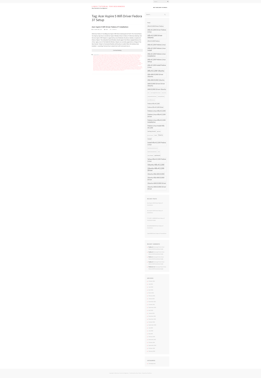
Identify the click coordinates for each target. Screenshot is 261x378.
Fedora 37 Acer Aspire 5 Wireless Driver (109, 63)
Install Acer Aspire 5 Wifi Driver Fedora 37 (107, 67)
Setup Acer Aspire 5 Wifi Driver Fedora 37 (128, 68)
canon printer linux (161, 96)
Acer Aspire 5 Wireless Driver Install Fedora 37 (106, 62)
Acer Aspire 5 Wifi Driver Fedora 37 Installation (110, 27)
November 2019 (152, 339)
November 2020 (152, 319)
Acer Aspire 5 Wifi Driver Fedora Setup (125, 56)
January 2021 (152, 313)
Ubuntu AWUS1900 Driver (157, 183)
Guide (155, 135)
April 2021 (151, 310)
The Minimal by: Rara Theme (135, 373)
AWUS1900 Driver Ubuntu (157, 89)
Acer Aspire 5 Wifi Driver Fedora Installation (108, 56)
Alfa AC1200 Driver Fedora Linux (157, 31)
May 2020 (151, 333)
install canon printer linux (152, 151)
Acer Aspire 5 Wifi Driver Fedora (105, 54)
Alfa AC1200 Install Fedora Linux (157, 66)
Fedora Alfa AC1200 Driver (155, 107)
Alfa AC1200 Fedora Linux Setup (157, 60)
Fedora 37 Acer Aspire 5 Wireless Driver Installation (127, 63)
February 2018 (152, 351)
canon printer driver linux (152, 96)
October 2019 (152, 342)
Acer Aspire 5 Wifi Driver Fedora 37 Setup (124, 55)
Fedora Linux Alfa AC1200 (157, 111)
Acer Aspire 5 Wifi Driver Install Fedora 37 (110, 58)
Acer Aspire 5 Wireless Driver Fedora (126, 58)
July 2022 (151, 284)
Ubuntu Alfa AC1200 (156, 164)
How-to (160, 135)
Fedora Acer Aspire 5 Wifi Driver (131, 64)
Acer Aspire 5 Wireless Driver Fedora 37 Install (113, 59)
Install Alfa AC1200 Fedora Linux (157, 143)
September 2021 (152, 307)
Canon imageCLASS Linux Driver (155, 92)
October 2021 (152, 304)
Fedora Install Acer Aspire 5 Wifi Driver (106, 66)
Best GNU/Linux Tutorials (160, 7)
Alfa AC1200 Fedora (154, 41)
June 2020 (151, 330)
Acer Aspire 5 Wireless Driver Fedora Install (126, 60)
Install (150, 139)
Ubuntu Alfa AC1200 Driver (156, 169)
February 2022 (152, 295)
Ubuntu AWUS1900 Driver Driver (157, 188)
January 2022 (152, 298)
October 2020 (152, 322)
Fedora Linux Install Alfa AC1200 (156, 127)
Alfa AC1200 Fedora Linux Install (157, 49)
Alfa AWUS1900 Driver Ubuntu (155, 75)
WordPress (149, 373)
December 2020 (152, 316)
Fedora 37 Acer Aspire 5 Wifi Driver (122, 62)
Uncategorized (152, 363)
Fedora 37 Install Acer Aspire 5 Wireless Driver (115, 64)
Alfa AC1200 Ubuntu (156, 71)
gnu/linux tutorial (150, 135)
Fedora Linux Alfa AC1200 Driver (157, 115)
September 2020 (152, 325)
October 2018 (152, 348)
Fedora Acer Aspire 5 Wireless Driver (115, 65)
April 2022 (151, 290)
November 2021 (152, 301)
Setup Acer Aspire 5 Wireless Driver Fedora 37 (115, 70)
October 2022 (152, 281)
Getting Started (152, 131)
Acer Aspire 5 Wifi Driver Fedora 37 (119, 54)
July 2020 (151, 328)
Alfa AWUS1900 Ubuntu (156, 80)
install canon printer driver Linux (153, 148)
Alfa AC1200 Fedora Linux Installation (157, 55)
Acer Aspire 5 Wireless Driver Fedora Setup (116, 61)
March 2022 (151, 292)
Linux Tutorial (150, 155)
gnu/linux (159, 131)
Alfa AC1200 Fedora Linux (157, 45)
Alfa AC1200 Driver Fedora (155, 26)
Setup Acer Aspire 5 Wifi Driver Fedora (111, 68)
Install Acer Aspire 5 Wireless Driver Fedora (125, 67)
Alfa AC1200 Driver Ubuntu (155, 36)
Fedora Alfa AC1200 (154, 104)
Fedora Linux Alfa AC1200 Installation (157, 121)
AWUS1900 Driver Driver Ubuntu (156, 85)
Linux (159, 151)
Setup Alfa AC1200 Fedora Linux (157, 160)
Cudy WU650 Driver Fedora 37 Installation (156, 233)
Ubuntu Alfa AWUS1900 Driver (156, 178)
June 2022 (151, 287)
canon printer (164, 92)
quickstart (157, 155)
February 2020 (152, 336)
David (106, 29)
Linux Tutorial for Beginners (108, 6)
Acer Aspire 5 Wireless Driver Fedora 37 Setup (107, 60)
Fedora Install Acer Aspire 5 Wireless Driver (123, 66)
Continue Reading (117, 50)
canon (148, 92)
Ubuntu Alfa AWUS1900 (156, 174)
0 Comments (114, 29)
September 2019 (152, 345)
